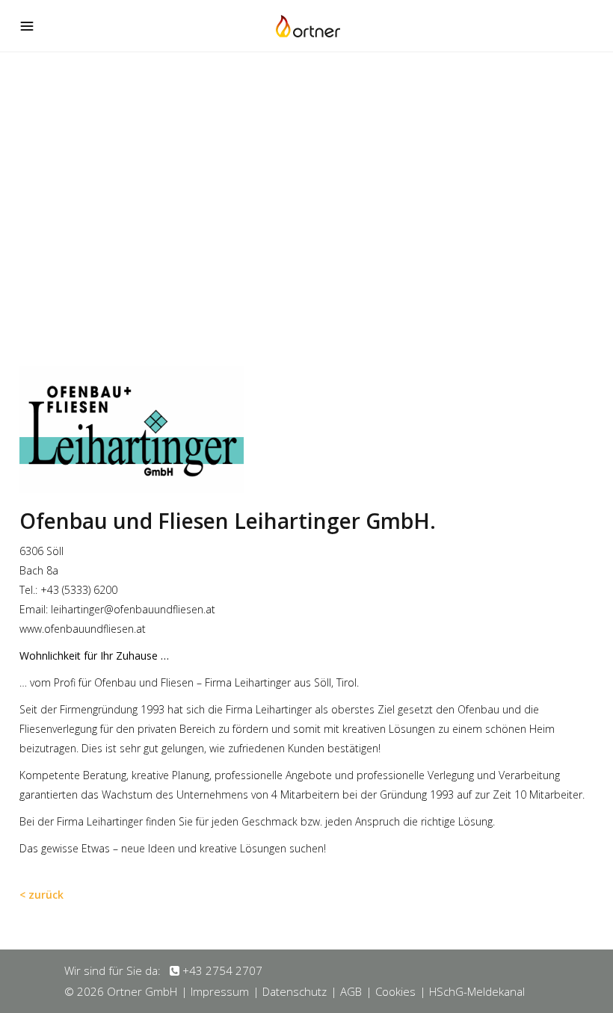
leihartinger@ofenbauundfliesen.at (133, 609)
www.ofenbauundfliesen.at (82, 629)
